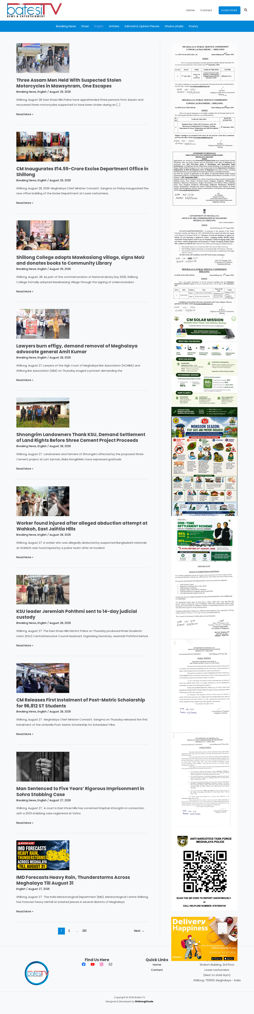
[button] (229, 10)
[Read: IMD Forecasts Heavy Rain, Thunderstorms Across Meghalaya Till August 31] (42, 855)
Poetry (193, 26)
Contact (206, 10)
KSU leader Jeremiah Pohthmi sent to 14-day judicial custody (76, 614)
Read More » (24, 114)
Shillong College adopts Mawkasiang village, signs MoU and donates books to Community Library (80, 260)
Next (139, 931)
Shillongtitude (144, 1001)
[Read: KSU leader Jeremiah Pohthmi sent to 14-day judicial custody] (42, 589)
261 (84, 931)
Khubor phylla (174, 26)
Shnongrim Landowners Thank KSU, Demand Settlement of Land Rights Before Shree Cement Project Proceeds (80, 437)
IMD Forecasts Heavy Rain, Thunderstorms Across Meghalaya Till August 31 (73, 880)
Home (190, 10)
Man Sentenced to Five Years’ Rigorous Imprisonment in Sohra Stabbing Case (80, 791)
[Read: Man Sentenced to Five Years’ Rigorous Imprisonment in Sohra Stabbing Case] (42, 766)
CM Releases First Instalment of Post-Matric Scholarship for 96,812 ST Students (80, 703)
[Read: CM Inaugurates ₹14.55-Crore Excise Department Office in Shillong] (42, 146)
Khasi (85, 26)
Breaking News (66, 26)
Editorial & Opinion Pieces (142, 26)
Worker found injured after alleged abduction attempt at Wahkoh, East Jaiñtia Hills (81, 526)
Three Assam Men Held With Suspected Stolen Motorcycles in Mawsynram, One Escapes (68, 83)
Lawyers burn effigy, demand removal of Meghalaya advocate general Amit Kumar (77, 349)
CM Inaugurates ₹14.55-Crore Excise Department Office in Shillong (82, 172)
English (98, 26)
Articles (114, 26)
